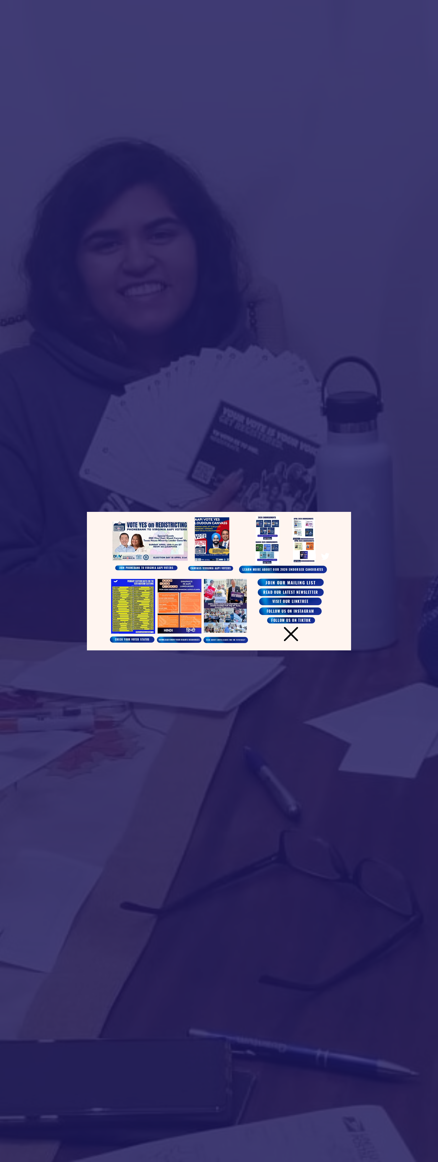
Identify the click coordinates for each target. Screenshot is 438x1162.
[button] (291, 634)
